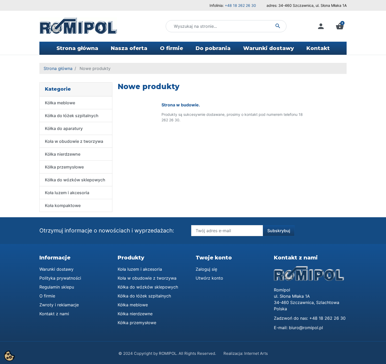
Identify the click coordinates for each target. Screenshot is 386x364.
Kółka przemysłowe (64, 167)
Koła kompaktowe (63, 205)
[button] (340, 26)
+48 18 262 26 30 (240, 5)
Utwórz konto (209, 278)
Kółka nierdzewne (62, 154)
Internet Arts (256, 353)
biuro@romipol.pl (306, 327)
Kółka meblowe (60, 102)
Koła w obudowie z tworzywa (74, 141)
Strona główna (58, 68)
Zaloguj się (206, 269)
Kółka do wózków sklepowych (75, 179)
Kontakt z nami (54, 313)
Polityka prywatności (60, 278)
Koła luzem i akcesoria (67, 192)
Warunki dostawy (56, 269)
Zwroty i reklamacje (59, 304)
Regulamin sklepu (56, 287)
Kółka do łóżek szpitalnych (71, 115)
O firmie (47, 295)
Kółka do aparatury (64, 128)
